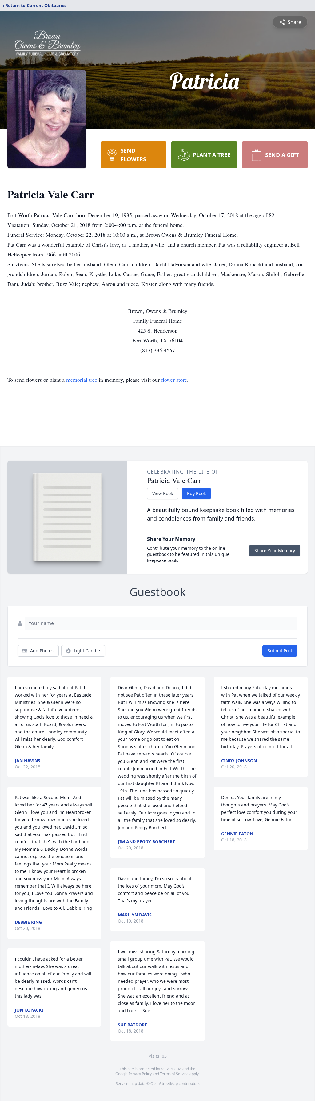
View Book (162, 493)
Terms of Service (174, 1073)
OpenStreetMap (164, 1083)
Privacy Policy (140, 1073)
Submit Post (280, 651)
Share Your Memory (274, 550)
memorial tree (81, 379)
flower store (174, 379)
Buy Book (196, 493)
